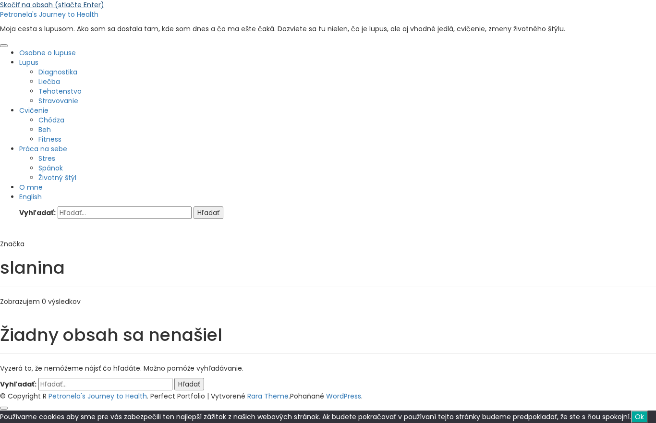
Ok (639, 417)
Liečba (49, 81)
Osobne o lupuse (47, 53)
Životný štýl (57, 177)
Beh (44, 129)
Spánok (50, 168)
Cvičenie (34, 110)
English (30, 197)
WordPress (343, 396)
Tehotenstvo (60, 91)
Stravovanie (58, 101)
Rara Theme (268, 396)
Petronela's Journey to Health (49, 14)
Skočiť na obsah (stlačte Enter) (52, 5)
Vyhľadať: (37, 213)
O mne (31, 187)
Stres (46, 158)
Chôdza (51, 120)
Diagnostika (57, 72)
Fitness (49, 139)
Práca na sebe (43, 149)
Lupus (28, 62)
